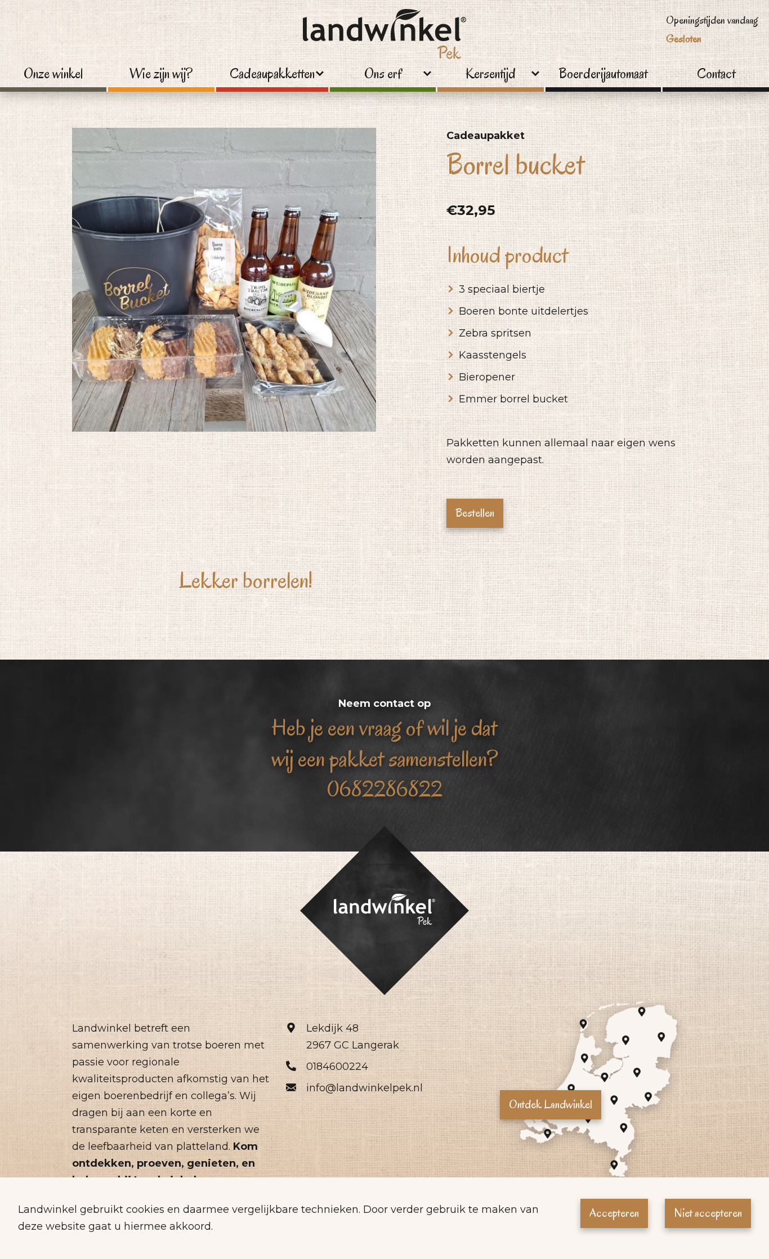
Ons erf (383, 74)
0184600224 (337, 1066)
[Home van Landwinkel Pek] (384, 37)
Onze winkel (53, 74)
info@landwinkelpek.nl (364, 1088)
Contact (716, 74)
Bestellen (474, 513)
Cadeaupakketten (272, 74)
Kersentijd (491, 74)
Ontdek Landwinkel (550, 1104)
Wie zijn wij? (161, 74)
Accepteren (614, 1213)
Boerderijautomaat (603, 74)
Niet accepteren (708, 1213)
